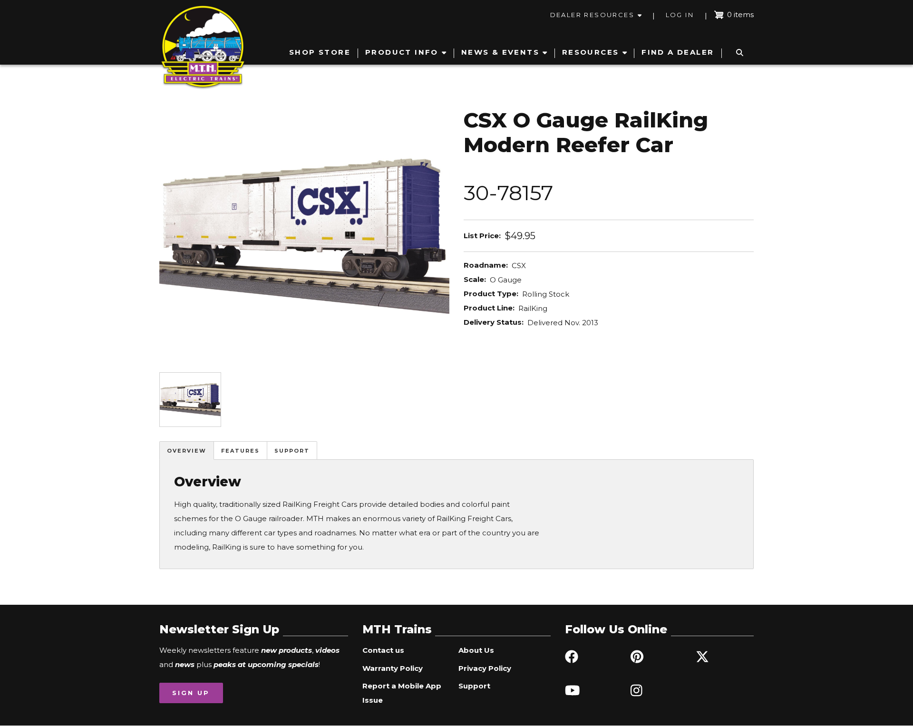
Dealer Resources (592, 15)
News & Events (500, 52)
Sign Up (191, 693)
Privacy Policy (484, 668)
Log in (680, 15)
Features (240, 450)
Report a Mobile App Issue (401, 693)
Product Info (401, 52)
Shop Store (319, 52)
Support (292, 450)
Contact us (383, 650)
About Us (476, 650)
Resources (590, 52)
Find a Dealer (677, 52)
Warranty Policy (392, 668)
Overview (186, 450)
